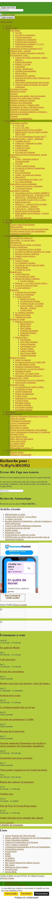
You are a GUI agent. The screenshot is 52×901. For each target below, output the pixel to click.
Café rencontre (7, 659)
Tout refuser (26, 894)
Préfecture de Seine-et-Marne (16, 867)
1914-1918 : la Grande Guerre (27, 373)
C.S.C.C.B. (19, 125)
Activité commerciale (23, 391)
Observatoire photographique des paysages (32, 82)
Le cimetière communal (24, 312)
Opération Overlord (23, 371)
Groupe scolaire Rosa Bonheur (22, 224)
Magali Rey (25, 335)
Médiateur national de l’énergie (22, 100)
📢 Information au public (15, 514)
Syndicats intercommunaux (26, 42)
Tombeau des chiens (23, 317)
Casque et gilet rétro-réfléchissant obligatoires (23, 526)
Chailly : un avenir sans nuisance (28, 175)
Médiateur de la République (21, 103)
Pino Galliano (25, 328)
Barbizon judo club (22, 202)
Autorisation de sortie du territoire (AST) (26, 49)
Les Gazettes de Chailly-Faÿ (21, 238)
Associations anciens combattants (23, 184)
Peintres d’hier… (22, 337)
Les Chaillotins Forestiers (25, 263)
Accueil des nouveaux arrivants (17, 528)
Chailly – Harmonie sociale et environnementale (27, 160)
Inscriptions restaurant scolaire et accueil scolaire (29, 229)
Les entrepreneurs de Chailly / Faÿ (29, 179)
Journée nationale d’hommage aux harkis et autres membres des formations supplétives (23, 744)
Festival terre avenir (10, 695)
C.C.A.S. (8, 220)
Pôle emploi (10, 865)
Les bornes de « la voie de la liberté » (30, 369)
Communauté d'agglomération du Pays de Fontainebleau (27, 847)
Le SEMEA (10, 858)
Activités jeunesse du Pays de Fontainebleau (27, 231)
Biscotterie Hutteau (22, 403)
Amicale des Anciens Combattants (28, 186)
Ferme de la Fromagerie (24, 294)
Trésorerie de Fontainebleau (21, 118)
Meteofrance (10, 860)
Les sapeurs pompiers (23, 410)
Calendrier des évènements (11, 825)
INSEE (8, 856)
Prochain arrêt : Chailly (19, 378)
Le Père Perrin (26, 310)
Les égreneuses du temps (30, 301)
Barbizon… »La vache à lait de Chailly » (31, 283)
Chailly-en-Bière (13, 598)
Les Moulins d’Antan (23, 389)
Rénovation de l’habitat (19, 428)
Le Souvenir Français (23, 188)
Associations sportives (19, 123)
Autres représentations (24, 46)
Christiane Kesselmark (29, 331)
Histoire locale (16, 272)
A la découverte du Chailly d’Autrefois (25, 245)
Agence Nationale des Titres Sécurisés (20, 836)
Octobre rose (6, 794)
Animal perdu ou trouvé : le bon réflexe (20, 517)
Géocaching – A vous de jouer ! (22, 240)
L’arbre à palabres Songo (25, 166)
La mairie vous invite (13, 519)
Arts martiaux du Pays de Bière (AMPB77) (32, 193)
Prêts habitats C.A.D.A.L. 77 (21, 448)
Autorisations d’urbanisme (20, 421)
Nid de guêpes (21, 73)
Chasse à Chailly (22, 261)
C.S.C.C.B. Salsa (22, 127)
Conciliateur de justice (19, 89)
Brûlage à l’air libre (23, 64)
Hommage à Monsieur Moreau (27, 367)
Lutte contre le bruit (18, 441)
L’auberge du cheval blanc (25, 292)
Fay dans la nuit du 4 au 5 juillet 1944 (30, 362)
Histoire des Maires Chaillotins (27, 279)
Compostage (20, 67)
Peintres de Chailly (17, 319)
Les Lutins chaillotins (23, 182)
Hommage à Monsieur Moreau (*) (28, 376)
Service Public (11, 872)
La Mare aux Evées (23, 270)
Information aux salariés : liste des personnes (27, 96)
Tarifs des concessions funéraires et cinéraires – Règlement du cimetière (29, 113)
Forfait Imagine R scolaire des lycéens (20, 535)
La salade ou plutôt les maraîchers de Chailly (33, 252)
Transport (14, 116)
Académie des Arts (22, 141)
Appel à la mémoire (23, 360)
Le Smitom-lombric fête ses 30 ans (17, 707)
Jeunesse (8, 222)
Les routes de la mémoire (25, 152)
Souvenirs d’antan (17, 385)
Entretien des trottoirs (23, 62)
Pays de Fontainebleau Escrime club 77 (30, 137)
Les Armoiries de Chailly (25, 276)
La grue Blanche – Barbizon (26, 206)
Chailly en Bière (6, 22)
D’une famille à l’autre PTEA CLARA (30, 200)
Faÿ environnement (23, 173)
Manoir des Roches (23, 315)
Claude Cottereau (27, 281)
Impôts (7, 854)
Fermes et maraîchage (18, 247)
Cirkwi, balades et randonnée (16, 845)
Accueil (8, 26)
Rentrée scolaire (11, 530)
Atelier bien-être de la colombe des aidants (21, 818)
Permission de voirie (18, 425)
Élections (13, 94)
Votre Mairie (15, 30)
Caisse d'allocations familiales (17, 840)
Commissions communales (25, 39)
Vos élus (18, 33)
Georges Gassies (26, 349)
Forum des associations (12, 671)
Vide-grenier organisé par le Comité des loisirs (23, 770)
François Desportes (27, 344)
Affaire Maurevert (22, 274)
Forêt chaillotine (21, 267)
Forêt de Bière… (16, 258)
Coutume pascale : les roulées (32, 303)
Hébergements (16, 243)
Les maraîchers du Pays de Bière (28, 249)
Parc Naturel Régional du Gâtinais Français (22, 863)
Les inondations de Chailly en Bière (29, 387)
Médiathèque (10, 412)
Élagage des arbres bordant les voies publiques (28, 430)
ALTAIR (18, 164)
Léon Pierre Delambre (29, 342)
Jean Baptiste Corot (28, 346)
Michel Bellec (25, 324)
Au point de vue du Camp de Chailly (30, 265)
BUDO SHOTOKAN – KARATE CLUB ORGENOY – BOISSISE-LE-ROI (32, 196)
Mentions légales (16, 452)
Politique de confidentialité (20, 455)
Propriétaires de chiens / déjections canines (27, 107)
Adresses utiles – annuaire (20, 51)
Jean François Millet (28, 353)
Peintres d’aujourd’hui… (25, 322)
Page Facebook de (12, 595)
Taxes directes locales (18, 437)
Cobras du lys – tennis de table (27, 209)
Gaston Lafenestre (27, 351)
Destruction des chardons (25, 76)
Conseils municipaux (23, 37)
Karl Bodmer (25, 340)
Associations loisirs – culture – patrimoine (26, 139)
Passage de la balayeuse (12, 731)
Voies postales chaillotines (25, 382)
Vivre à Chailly (11, 28)
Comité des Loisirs (22, 148)
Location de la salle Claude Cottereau (25, 98)
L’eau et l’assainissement (20, 423)
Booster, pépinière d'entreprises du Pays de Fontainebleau (28, 838)
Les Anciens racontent (24, 407)
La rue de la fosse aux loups (26, 285)
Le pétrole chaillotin (23, 405)
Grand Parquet (11, 851)
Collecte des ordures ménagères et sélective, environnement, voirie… (27, 54)
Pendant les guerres (17, 358)
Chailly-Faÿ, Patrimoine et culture (28, 143)
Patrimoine (14, 290)
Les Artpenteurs (21, 150)
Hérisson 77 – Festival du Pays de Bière (31, 204)
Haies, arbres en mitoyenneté (21, 439)
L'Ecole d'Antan (21, 400)
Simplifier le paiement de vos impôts (24, 109)
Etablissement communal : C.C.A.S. (29, 44)
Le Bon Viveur (21, 396)
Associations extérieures (19, 191)
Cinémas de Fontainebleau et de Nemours (21, 842)
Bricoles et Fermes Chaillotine (27, 254)
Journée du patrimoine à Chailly (17, 719)
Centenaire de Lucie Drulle (26, 398)
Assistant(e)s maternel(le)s (20, 234)
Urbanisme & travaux (13, 414)
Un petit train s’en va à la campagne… (30, 380)
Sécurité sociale (11, 869)
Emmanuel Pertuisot (28, 333)
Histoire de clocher (27, 299)
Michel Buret (25, 326)
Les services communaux (25, 35)
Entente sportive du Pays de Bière (28, 130)
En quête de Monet (10, 647)
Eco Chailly (20, 170)
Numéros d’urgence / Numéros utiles (24, 105)
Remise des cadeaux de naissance (17, 782)
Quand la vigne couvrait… (25, 256)
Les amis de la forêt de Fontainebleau (30, 168)
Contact (8, 450)
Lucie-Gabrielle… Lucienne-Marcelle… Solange (31, 307)
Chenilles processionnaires (25, 71)
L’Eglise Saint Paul (22, 297)
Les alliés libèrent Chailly (25, 364)
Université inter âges (23, 218)
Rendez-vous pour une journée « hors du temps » (25, 683)
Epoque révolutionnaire (24, 394)
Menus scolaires (16, 227)
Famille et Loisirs (22, 146)
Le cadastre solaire (17, 443)
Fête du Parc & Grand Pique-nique (18, 806)
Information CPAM (13, 532)
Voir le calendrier (7, 823)
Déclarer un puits (17, 446)
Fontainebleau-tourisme (14, 849)
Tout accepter (11, 894)
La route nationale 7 (23, 288)
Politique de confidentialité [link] (26, 898)
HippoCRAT (20, 177)
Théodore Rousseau (28, 355)
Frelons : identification (24, 69)
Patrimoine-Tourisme (13, 236)
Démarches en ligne (18, 91)
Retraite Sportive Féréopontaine (27, 211)
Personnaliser (41, 894)
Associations (10, 121)
